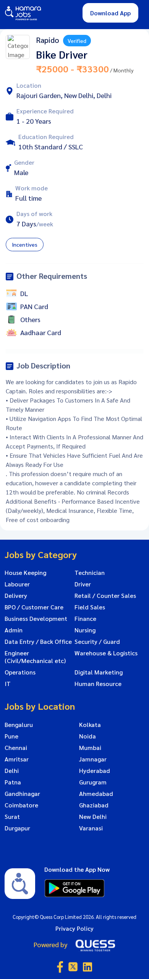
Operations (20, 672)
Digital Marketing (98, 672)
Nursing (85, 630)
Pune (11, 736)
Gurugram (93, 782)
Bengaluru (19, 725)
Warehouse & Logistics (106, 653)
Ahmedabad (96, 793)
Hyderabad (94, 770)
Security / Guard (97, 641)
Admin (14, 630)
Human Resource (97, 684)
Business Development (36, 618)
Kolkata (90, 725)
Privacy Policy (74, 928)
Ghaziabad (94, 805)
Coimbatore (21, 805)
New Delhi (93, 816)
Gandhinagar (22, 793)
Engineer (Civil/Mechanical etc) (35, 657)
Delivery (16, 595)
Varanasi (91, 828)
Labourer (17, 584)
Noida (87, 736)
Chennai (16, 747)
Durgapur (17, 828)
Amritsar (17, 759)
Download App (110, 13)
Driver (82, 584)
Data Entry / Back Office (38, 641)
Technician (89, 572)
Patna (13, 782)
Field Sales (89, 607)
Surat (12, 816)
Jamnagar (93, 759)
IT (8, 684)
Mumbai (90, 747)
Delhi (12, 770)
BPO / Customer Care (34, 607)
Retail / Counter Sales (105, 595)
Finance (85, 618)
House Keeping (25, 572)
